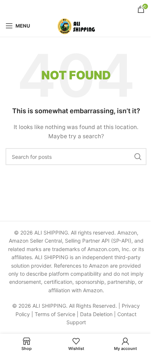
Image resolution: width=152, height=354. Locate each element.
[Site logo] (76, 25)
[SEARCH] (137, 156)
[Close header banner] (143, 7)
